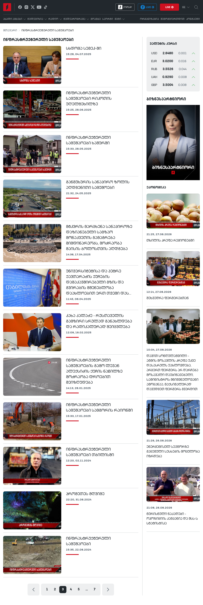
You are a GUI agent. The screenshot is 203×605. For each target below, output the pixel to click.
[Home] (7, 7)
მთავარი (10, 30)
